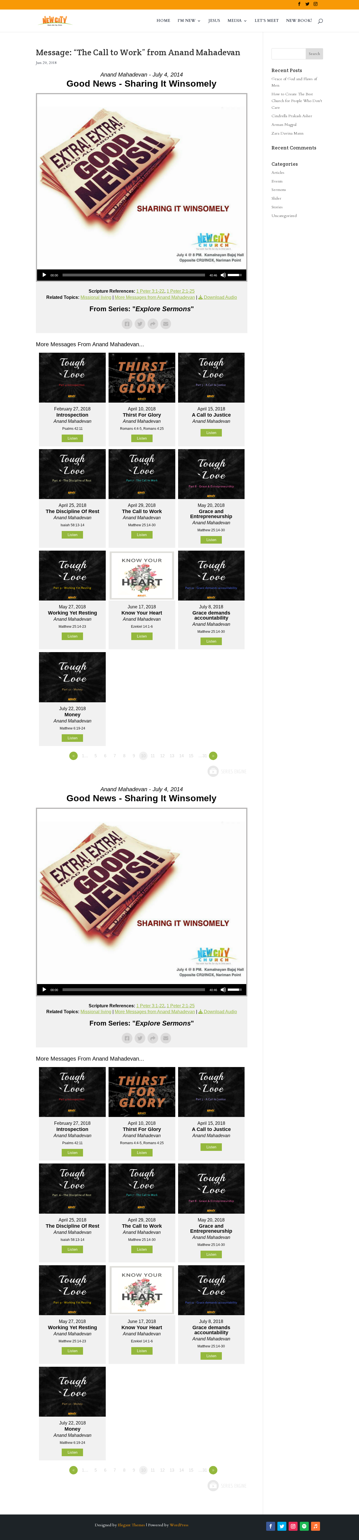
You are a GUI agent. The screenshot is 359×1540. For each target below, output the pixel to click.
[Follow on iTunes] (315, 1526)
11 (153, 755)
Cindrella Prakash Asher (291, 116)
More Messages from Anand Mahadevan (155, 297)
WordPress (179, 1525)
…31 (202, 755)
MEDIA (234, 21)
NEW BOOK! (299, 21)
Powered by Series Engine (226, 771)
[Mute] (223, 275)
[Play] (44, 275)
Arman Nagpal (283, 124)
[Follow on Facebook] (270, 1526)
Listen (72, 438)
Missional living (95, 297)
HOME (163, 21)
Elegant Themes (131, 1525)
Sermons (278, 189)
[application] (141, 275)
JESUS (214, 21)
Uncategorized (284, 215)
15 (191, 755)
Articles (277, 172)
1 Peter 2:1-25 (181, 291)
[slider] (134, 275)
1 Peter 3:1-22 (150, 291)
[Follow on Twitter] (281, 1526)
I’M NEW (186, 21)
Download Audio (220, 297)
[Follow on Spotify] (304, 1526)
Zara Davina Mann (287, 133)
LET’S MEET (267, 21)
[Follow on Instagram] (293, 1526)
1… (85, 755)
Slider (276, 198)
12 (162, 755)
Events (277, 181)
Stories (277, 207)
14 (181, 755)
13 (172, 755)
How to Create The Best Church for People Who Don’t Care (296, 100)
